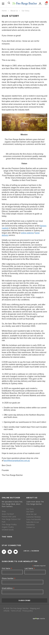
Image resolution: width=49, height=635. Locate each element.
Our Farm (30, 511)
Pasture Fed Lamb (9, 516)
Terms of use (16, 611)
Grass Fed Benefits (33, 519)
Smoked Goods (8, 530)
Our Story (25, 10)
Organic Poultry (8, 527)
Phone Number (8, 578)
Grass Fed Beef (8, 514)
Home (4, 10)
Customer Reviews (33, 517)
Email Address (8, 588)
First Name (7, 568)
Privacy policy (27, 611)
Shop (4, 511)
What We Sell (31, 514)
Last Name (29, 568)
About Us (14, 10)
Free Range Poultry (9, 524)
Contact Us (30, 527)
